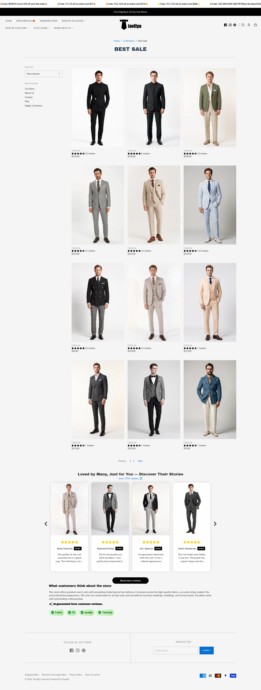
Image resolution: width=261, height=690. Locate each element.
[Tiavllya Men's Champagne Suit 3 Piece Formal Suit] (154, 205)
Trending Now (48, 21)
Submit (206, 650)
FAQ (27, 101)
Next (140, 461)
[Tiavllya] (130, 24)
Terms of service (92, 674)
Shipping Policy (32, 674)
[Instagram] (230, 25)
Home (8, 21)
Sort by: (29, 67)
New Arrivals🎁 (25, 21)
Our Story (29, 88)
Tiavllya (76, 151)
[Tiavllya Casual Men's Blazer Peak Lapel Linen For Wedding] (210, 107)
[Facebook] (225, 25)
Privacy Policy (75, 674)
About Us (29, 93)
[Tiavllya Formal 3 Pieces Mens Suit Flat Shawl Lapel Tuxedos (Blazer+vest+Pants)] (154, 399)
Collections (129, 40)
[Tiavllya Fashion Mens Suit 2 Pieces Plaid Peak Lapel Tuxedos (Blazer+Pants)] (98, 205)
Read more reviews (130, 580)
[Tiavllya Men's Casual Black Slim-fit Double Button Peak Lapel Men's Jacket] (98, 302)
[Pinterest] (234, 25)
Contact (28, 97)
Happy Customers (33, 105)
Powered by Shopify (60, 679)
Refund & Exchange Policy (54, 674)
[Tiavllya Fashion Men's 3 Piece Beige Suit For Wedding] (154, 302)
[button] (47, 524)
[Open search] (243, 24)
